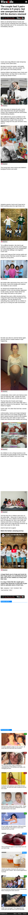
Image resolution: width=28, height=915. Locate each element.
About (15, 913)
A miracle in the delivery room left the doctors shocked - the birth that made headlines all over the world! (13, 787)
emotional (16, 588)
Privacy (19, 913)
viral (12, 588)
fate (21, 588)
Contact (25, 913)
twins (10, 590)
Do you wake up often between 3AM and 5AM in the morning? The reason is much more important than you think (13, 828)
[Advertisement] (14, 45)
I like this (4, 105)
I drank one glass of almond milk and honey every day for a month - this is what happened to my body (14, 870)
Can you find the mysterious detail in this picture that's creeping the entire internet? (14, 890)
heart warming (4, 590)
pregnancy (6, 588)
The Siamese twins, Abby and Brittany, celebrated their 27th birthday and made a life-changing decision (13, 767)
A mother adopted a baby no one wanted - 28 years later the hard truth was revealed (13, 747)
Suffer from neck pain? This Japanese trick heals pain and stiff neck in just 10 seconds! (12, 908)
